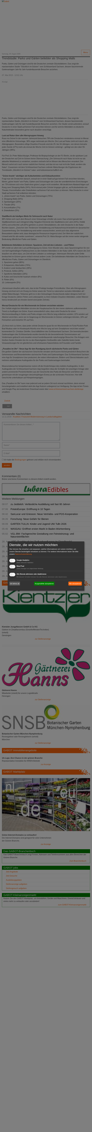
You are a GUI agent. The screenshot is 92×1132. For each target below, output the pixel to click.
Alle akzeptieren (75, 583)
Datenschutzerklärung (23, 554)
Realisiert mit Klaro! (76, 588)
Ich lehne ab (14, 583)
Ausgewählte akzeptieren (44, 583)
